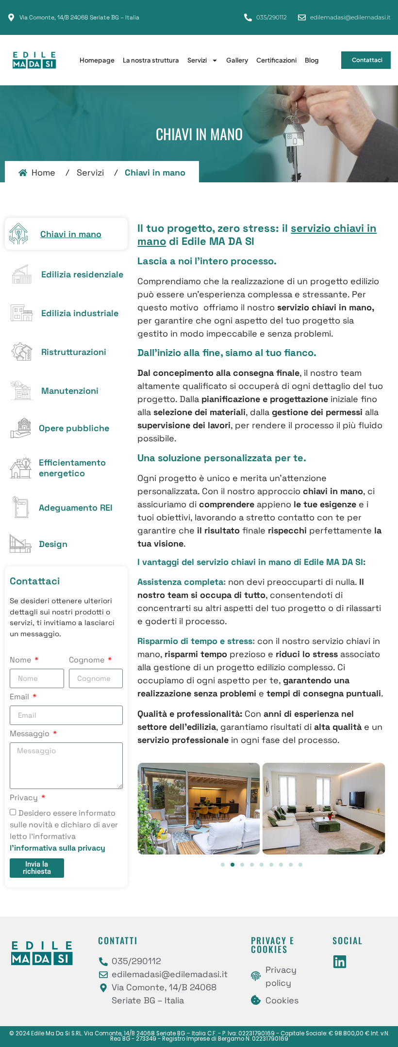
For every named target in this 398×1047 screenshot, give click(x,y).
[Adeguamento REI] (21, 507)
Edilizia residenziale (82, 274)
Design (53, 543)
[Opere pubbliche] (21, 428)
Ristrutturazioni (73, 351)
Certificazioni (276, 60)
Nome (21, 660)
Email (20, 697)
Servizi (197, 60)
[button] (223, 865)
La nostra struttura (151, 60)
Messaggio (30, 734)
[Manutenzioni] (22, 390)
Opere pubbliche (74, 428)
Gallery (237, 60)
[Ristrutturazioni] (22, 351)
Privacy (25, 798)
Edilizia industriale (79, 313)
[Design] (21, 543)
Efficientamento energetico (72, 468)
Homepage (97, 60)
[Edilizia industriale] (22, 313)
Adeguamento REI (76, 507)
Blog (312, 60)
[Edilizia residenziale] (22, 274)
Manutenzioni (70, 390)
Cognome (87, 660)
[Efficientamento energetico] (21, 468)
